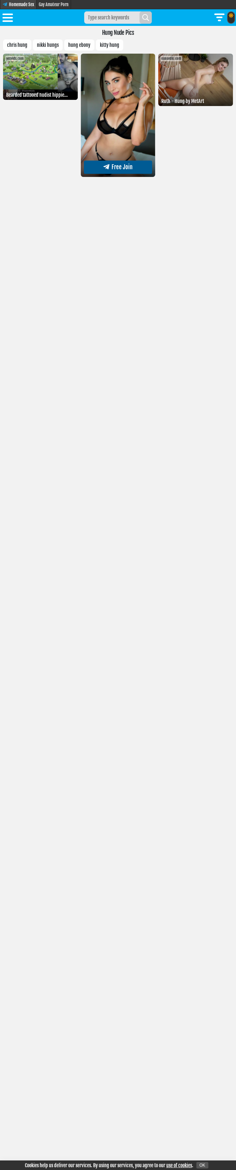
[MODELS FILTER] (219, 17)
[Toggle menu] (7, 19)
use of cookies (179, 1165)
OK (202, 1165)
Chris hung (17, 45)
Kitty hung (109, 45)
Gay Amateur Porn (54, 4)
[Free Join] (118, 175)
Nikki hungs (48, 45)
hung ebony (79, 45)
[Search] (146, 17)
